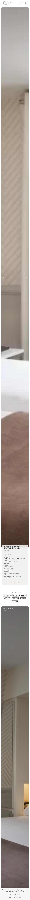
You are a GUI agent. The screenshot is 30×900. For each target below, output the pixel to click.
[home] (7, 3)
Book (21, 3)
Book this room (15, 582)
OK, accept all (15, 894)
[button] (26, 3)
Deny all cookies (15, 897)
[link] (21, 3)
